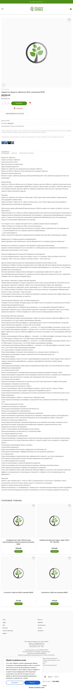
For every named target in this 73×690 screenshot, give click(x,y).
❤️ (30, 103)
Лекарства (5, 89)
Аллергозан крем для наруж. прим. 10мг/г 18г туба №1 (55, 541)
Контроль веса (41, 625)
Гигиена (40, 628)
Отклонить (14, 682)
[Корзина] (71, 9)
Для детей (40, 630)
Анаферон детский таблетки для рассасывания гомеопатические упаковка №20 (18, 542)
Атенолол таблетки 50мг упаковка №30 (18, 592)
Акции (4, 622)
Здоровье (40, 622)
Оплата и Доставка (8, 630)
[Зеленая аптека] (37, 9)
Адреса (4, 633)
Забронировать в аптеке (15, 113)
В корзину (19, 103)
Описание (5, 153)
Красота (40, 619)
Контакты (5, 628)
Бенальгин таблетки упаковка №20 (54, 592)
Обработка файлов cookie (36, 687)
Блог (4, 625)
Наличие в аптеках (26, 153)
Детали (14, 153)
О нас (4, 619)
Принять (32, 682)
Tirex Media (55, 681)
